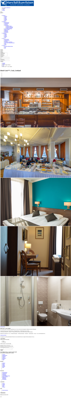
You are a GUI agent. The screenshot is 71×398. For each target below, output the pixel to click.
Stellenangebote (4, 355)
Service (3, 38)
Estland (3, 364)
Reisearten (4, 21)
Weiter (2, 350)
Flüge (5, 43)
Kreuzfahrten (6, 32)
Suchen (2, 61)
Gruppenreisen (6, 23)
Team (5, 47)
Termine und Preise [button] (3, 335)
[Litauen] (1, 51)
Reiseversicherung (5, 390)
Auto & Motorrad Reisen (8, 28)
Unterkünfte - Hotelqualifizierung (9, 42)
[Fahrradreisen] (3, 55)
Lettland (5, 34)
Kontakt (3, 358)
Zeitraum (1, 56)
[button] (1, 326)
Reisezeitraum (2, 347)
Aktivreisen (6, 24)
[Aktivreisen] (3, 54)
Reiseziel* (2, 345)
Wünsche (1, 349)
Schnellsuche (2, 59)
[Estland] (1, 49)
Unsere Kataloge (6, 40)
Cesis (3, 65)
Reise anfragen (6, 39)
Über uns (3, 45)
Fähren (5, 44)
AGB (3, 359)
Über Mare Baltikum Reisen (8, 46)
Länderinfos (4, 33)
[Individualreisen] (3, 53)
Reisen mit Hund (6, 29)
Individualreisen (6, 22)
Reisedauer (2, 346)
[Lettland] (1, 50)
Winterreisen (6, 31)
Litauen (5, 17)
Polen (5, 20)
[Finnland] (1, 52)
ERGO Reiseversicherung (8, 41)
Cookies (3, 357)
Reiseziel (3, 15)
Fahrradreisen (6, 25)
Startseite (3, 63)
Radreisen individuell (9, 27)
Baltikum (5, 16)
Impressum (4, 356)
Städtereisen (6, 30)
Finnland (5, 19)
